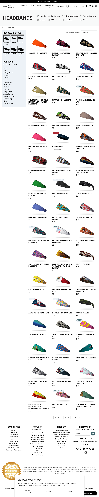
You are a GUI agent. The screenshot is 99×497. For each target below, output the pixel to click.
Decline (69, 491)
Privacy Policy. (61, 485)
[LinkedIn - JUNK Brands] (85, 452)
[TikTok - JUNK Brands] (80, 448)
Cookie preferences (86, 488)
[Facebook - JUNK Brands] (83, 448)
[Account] (93, 6)
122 (75, 417)
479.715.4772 (77, 441)
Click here (93, 471)
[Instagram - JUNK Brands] (77, 448)
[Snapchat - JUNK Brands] (93, 448)
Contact (85, 445)
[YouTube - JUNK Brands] (87, 448)
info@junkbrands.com (90, 441)
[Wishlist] (90, 6)
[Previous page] (46, 417)
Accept (48, 491)
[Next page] (79, 417)
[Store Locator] (87, 6)
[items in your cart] (96, 6)
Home (3, 28)
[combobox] (75, 6)
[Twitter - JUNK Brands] (90, 448)
